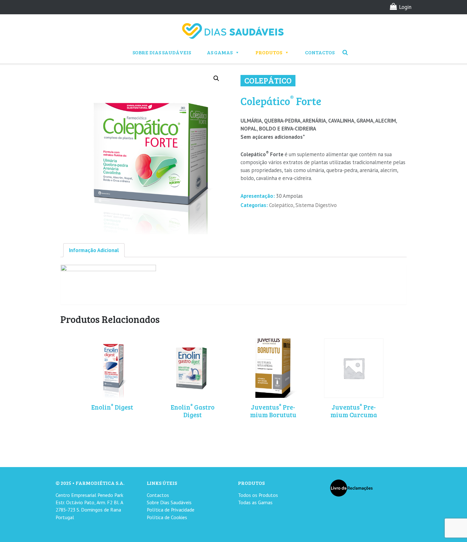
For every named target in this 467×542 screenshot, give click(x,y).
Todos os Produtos (258, 495)
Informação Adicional (94, 250)
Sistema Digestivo (316, 205)
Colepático (281, 205)
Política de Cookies (167, 517)
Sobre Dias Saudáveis (161, 52)
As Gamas (220, 52)
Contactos (320, 52)
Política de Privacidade (170, 509)
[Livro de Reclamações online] (351, 488)
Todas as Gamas (255, 502)
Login (405, 6)
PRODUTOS (268, 52)
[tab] (94, 250)
